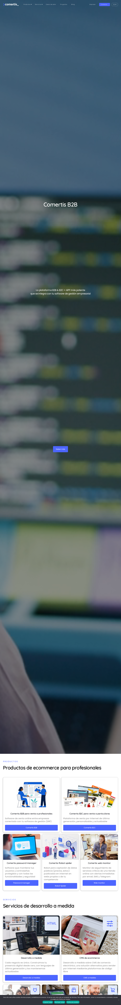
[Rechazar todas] (119, 1000)
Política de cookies (73, 1002)
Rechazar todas (59, 1002)
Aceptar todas (47, 1002)
